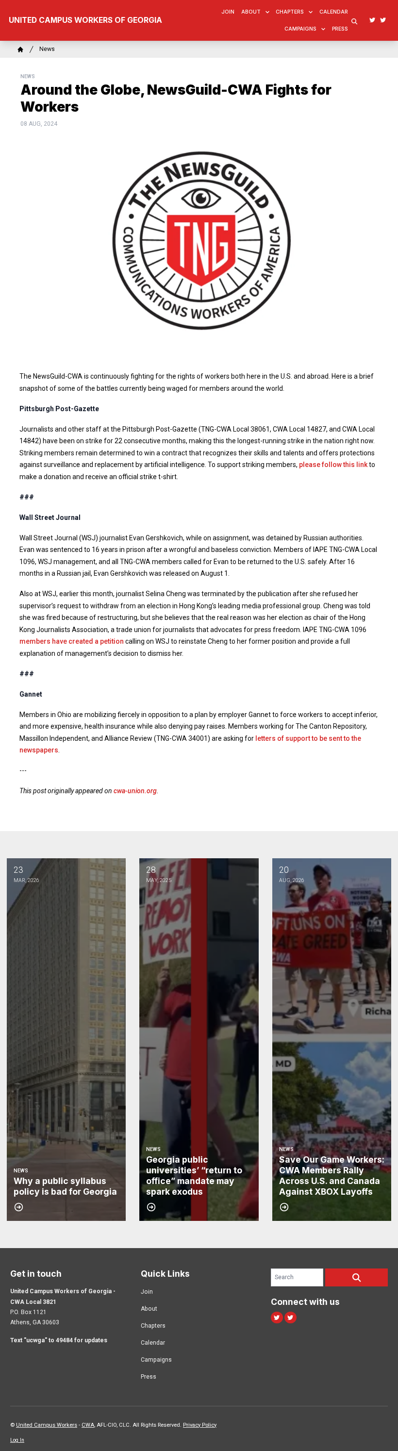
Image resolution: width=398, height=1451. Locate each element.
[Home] (20, 49)
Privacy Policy (199, 1425)
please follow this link (333, 464)
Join (227, 12)
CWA (88, 1425)
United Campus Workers (46, 1425)
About (251, 12)
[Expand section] (267, 12)
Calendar (333, 12)
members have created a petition (71, 641)
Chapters (290, 12)
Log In (17, 1440)
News (47, 49)
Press (340, 29)
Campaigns (300, 29)
